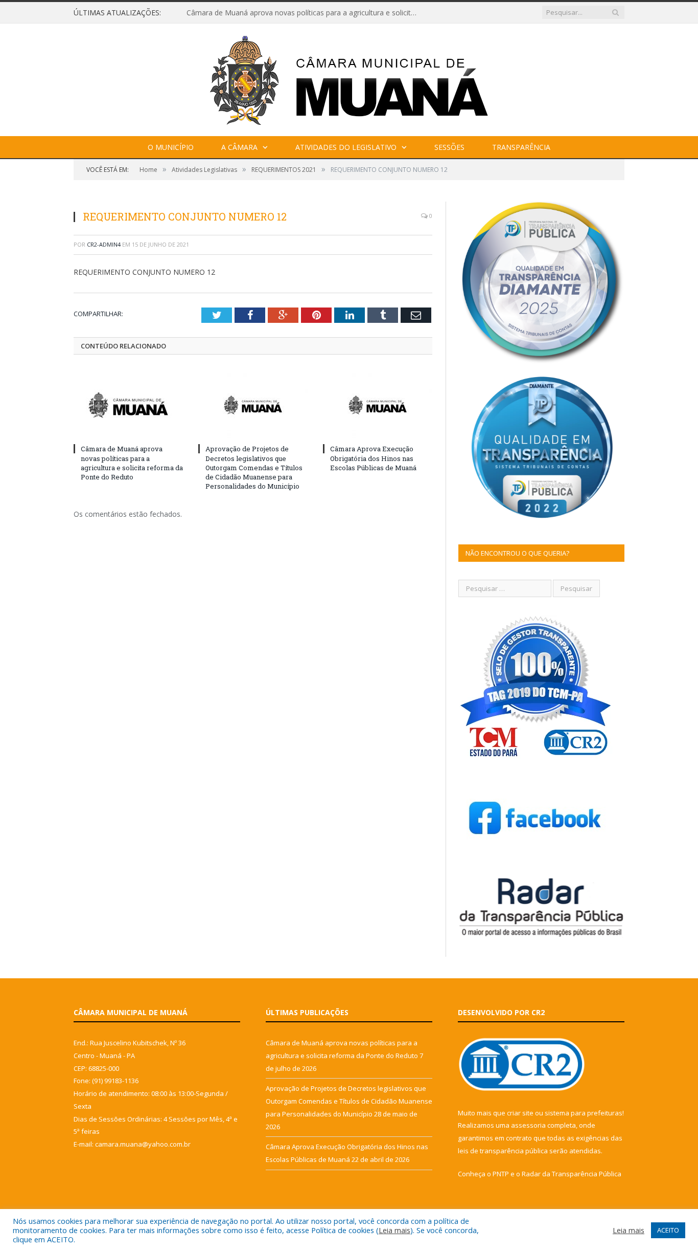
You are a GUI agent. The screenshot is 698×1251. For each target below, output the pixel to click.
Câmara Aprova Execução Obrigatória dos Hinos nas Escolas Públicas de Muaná (373, 458)
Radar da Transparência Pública (571, 1173)
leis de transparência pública (503, 1150)
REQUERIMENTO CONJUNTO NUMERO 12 (144, 272)
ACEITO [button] (668, 1230)
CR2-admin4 (104, 244)
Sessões (449, 147)
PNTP (501, 1173)
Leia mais (394, 1230)
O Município (171, 147)
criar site (520, 1112)
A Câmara (239, 147)
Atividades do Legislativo (346, 147)
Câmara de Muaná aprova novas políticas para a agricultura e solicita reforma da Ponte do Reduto (304, 12)
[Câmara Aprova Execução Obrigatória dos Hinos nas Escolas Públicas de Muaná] (377, 405)
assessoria (528, 1125)
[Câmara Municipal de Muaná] (349, 77)
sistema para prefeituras (583, 1112)
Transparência (521, 147)
